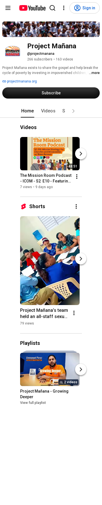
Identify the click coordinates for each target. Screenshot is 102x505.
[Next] (80, 154)
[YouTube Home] (32, 8)
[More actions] (76, 176)
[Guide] (8, 8)
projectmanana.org (21, 81)
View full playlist (33, 403)
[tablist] (51, 111)
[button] (73, 111)
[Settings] (63, 8)
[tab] (27, 111)
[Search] (52, 8)
